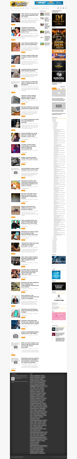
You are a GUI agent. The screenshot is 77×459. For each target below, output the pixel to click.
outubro (55, 124)
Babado (34, 388)
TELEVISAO (37, 442)
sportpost (38, 440)
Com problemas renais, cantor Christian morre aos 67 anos (30, 169)
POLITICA (35, 430)
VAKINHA (37, 449)
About (56, 456)
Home (12, 10)
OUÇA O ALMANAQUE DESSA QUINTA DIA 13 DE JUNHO (30, 332)
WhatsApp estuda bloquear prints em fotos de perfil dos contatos (29, 310)
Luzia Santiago (33, 418)
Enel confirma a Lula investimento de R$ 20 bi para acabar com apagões (30, 297)
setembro (55, 125)
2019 (54, 245)
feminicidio (39, 406)
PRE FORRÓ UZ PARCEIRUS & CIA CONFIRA (37, 432)
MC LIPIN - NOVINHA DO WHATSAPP (36, 420)
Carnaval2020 (39, 393)
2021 (54, 243)
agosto (55, 126)
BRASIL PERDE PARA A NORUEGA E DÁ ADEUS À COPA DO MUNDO (47, 14)
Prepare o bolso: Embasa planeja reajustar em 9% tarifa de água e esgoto (28, 97)
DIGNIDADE (32, 398)
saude (34, 435)
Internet (38, 413)
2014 (54, 250)
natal (31, 425)
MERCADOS (44, 420)
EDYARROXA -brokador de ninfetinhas (36, 403)
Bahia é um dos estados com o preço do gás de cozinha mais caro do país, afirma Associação (30, 345)
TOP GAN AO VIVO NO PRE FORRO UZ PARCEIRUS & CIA (38, 446)
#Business (42, 375)
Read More (13, 24)
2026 (54, 119)
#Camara (32, 377)
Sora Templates (16, 456)
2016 (54, 248)
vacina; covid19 (33, 449)
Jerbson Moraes (43, 413)
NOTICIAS (35, 425)
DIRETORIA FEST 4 (38, 398)
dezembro (55, 122)
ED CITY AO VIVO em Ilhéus (35, 401)
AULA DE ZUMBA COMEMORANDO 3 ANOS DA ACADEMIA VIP (37, 386)
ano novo (32, 384)
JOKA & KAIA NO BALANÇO (38, 415)
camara (42, 391)
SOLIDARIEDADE (33, 440)
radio (46, 432)
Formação (39, 410)
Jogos (31, 415)
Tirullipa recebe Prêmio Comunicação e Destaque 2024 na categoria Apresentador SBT (28, 147)
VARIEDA (42, 449)
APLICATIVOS (37, 384)
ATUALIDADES (42, 384)
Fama (31, 406)
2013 (54, 251)
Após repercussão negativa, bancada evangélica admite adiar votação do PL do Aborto (29, 259)
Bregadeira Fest (33, 391)
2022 (54, 242)
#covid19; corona (37, 377)
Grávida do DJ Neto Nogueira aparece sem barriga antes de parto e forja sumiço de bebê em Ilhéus (19, 376)
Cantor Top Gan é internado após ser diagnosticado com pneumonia (29, 83)
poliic (31, 430)
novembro (55, 123)
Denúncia (42, 396)
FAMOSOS (35, 406)
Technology (43, 440)
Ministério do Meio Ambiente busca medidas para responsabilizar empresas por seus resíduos (30, 284)
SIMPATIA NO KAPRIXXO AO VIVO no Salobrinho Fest (38, 437)
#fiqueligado (43, 377)
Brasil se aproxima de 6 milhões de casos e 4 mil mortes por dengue (28, 208)
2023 (54, 241)
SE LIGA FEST (42, 435)
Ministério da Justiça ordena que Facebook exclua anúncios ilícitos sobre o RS (29, 233)
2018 (54, 246)
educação (41, 401)
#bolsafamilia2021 (37, 375)
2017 (54, 247)
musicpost (39, 423)
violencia (36, 451)
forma (31, 410)
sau (31, 435)
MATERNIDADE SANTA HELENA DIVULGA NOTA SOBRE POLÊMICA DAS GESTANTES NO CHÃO (60, 339)
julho (54, 127)
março (55, 238)
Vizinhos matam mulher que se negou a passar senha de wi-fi (29, 57)
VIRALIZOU (41, 451)
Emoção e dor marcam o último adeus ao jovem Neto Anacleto (21, 378)
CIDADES (44, 393)
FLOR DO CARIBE (42, 408)
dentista (38, 396)
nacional (44, 423)
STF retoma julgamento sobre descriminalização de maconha (30, 121)
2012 (54, 252)
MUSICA (32, 423)
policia (45, 428)
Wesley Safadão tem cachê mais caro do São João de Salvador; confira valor (29, 135)
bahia (37, 388)
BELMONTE (42, 388)
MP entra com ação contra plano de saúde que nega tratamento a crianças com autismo (29, 196)
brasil (39, 389)
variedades (32, 451)
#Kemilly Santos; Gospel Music (35, 380)
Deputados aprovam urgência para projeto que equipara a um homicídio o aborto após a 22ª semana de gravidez (30, 360)
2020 (54, 244)
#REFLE (32, 382)
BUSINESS (38, 391)
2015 (54, 249)
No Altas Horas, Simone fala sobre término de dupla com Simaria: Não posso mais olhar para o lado (29, 272)
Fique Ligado (45, 406)
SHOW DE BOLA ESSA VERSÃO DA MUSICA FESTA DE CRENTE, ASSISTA (60, 329)
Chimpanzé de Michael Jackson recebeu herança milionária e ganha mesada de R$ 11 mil (29, 30)
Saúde (37, 435)
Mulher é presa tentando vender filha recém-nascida (29, 158)
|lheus (35, 382)
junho (54, 128)
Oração (39, 425)
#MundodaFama (43, 380)
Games (44, 410)
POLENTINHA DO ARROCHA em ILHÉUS (36, 428)
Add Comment (36, 18)
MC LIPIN (37, 418)
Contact (59, 456)
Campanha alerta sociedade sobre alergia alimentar (29, 70)
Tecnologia (32, 442)
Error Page (64, 456)
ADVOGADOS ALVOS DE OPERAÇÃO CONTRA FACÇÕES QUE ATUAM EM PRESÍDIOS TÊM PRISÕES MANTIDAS (47, 26)
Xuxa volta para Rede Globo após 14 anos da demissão (29, 43)
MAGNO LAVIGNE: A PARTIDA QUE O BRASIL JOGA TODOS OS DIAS (47, 44)
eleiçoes (44, 403)
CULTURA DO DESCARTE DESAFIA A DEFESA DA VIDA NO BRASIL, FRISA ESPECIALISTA (47, 19)
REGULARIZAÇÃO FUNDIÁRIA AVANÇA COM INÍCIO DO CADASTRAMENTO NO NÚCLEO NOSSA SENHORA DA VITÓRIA (48, 38)
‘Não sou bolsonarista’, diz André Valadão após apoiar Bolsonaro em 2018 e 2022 (29, 222)
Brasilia (43, 389)
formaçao (35, 410)
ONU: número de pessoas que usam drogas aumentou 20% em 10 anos (30, 15)
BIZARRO (32, 389)
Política (39, 430)
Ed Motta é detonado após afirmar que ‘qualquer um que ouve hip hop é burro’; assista (30, 322)
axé (31, 388)
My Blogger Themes (21, 456)
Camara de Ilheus (33, 393)
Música (36, 423)
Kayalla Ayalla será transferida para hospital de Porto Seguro (19, 382)
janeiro (55, 240)
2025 (54, 120)
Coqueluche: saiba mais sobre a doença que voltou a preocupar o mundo (30, 244)
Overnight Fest (44, 425)
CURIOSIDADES (33, 396)
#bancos (32, 375)
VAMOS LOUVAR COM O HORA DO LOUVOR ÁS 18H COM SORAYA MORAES (60, 334)
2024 (54, 121)
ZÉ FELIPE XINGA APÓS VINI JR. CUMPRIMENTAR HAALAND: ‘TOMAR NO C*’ (48, 32)
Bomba (36, 389)
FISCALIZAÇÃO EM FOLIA (34, 408)
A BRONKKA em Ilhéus (41, 382)
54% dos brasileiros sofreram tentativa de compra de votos (30, 107)
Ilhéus (34, 413)
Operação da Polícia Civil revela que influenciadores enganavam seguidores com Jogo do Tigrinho (29, 183)
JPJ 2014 (44, 415)
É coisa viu (44, 398)
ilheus (31, 413)
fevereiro (55, 239)
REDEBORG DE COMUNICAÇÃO (19, 457)
